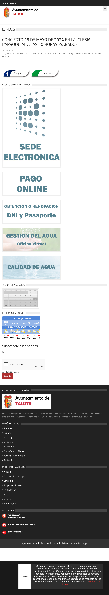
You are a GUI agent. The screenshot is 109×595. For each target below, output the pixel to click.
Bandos (8, 29)
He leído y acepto (12, 371)
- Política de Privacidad (61, 543)
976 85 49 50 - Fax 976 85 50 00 (22, 524)
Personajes (9, 437)
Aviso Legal (81, 543)
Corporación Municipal (14, 476)
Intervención (10, 503)
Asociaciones (10, 446)
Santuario (8, 460)
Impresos (8, 499)
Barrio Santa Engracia (14, 455)
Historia (7, 433)
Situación (8, 428)
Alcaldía (7, 471)
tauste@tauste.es (16, 531)
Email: (4, 351)
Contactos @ (10, 490)
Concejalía (8, 480)
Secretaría (8, 494)
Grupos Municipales (13, 485)
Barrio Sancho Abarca (14, 451)
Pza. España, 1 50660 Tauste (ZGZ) (16, 516)
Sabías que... (9, 442)
